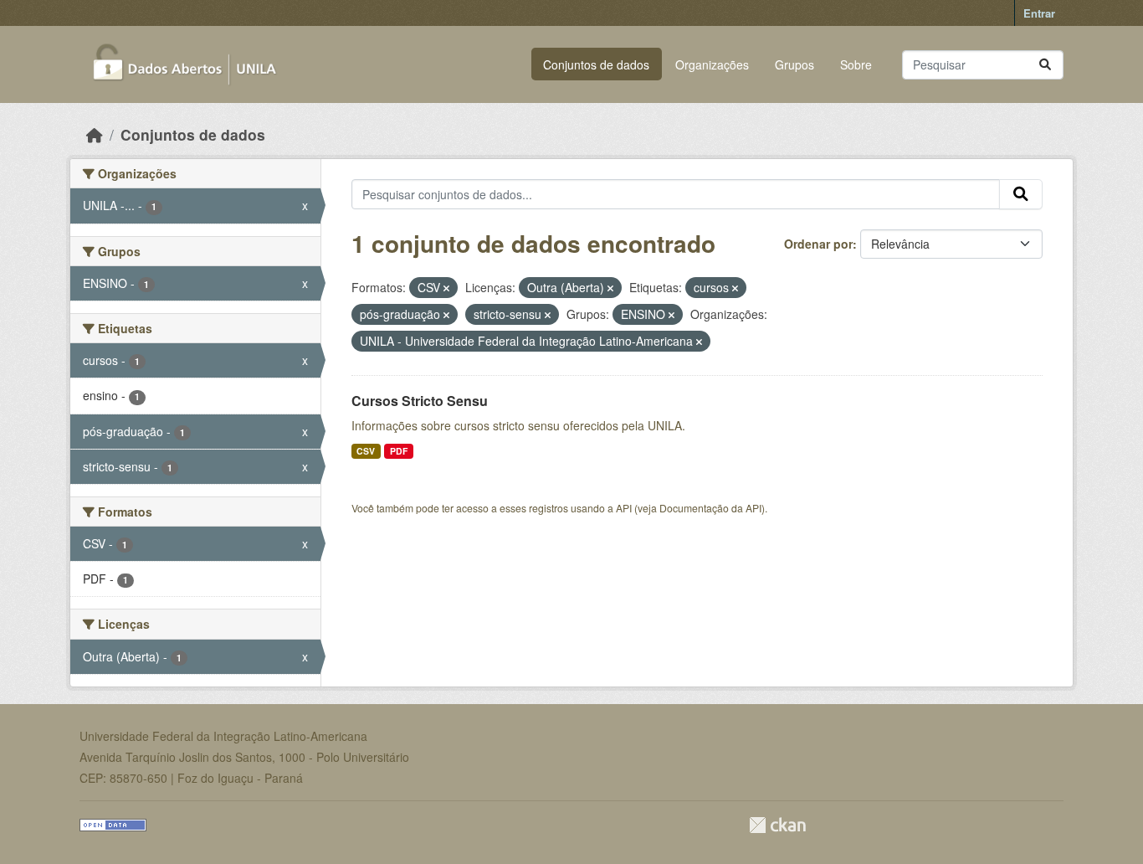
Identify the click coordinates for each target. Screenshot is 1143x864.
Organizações (712, 64)
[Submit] (1045, 65)
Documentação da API (710, 508)
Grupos (794, 64)
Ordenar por (818, 243)
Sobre (856, 64)
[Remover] (446, 288)
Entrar (1039, 13)
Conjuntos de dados (596, 64)
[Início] (94, 134)
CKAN (777, 825)
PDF (398, 451)
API (624, 508)
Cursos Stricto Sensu (419, 400)
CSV (365, 451)
